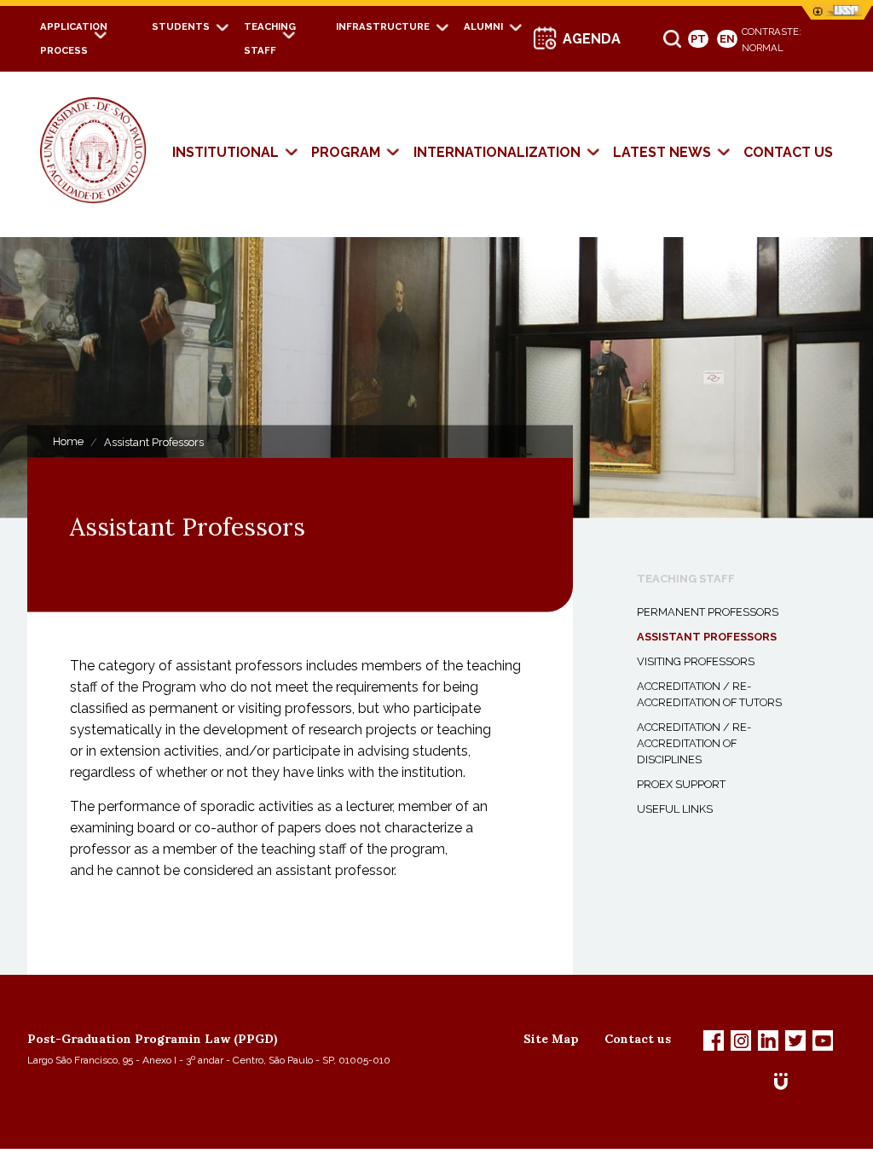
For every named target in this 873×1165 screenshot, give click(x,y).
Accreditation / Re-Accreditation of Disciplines (694, 743)
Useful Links (675, 809)
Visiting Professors (695, 661)
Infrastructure (383, 26)
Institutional (225, 152)
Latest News (662, 152)
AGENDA (592, 39)
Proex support (681, 784)
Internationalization (497, 152)
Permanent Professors (707, 612)
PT (698, 38)
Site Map (551, 1038)
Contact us (788, 152)
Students (181, 26)
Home (68, 441)
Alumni (483, 26)
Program (345, 152)
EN (727, 38)
